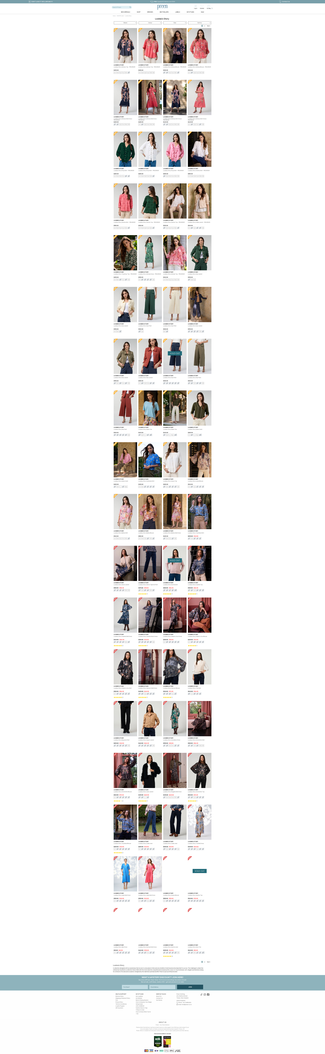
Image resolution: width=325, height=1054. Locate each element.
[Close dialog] (185, 490)
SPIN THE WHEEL (162, 553)
